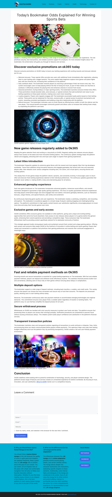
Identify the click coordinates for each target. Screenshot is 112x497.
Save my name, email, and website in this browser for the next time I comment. (42, 430)
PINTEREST (85, 465)
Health (74, 4)
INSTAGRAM (85, 453)
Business (51, 4)
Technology (83, 4)
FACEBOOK (85, 459)
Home (44, 4)
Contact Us (93, 4)
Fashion (67, 4)
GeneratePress (72, 494)
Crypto (59, 4)
